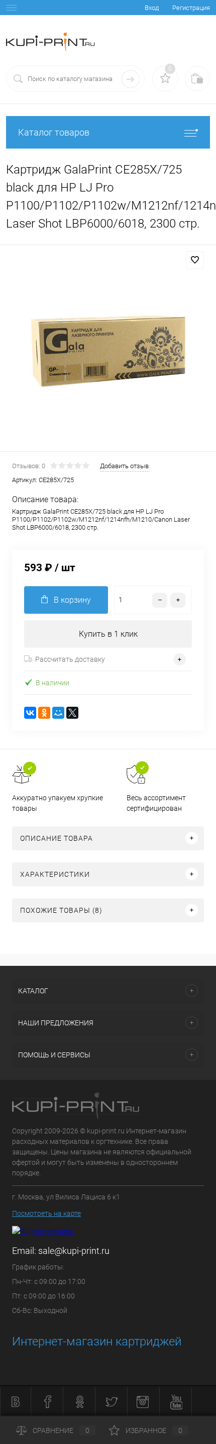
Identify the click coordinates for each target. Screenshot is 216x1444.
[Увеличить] (108, 349)
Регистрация (191, 8)
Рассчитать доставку (70, 659)
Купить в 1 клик (108, 634)
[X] (72, 713)
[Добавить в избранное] (195, 260)
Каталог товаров (53, 132)
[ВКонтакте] (30, 713)
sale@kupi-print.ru (74, 1250)
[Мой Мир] (58, 713)
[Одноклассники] (44, 713)
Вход (152, 8)
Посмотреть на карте (46, 1213)
